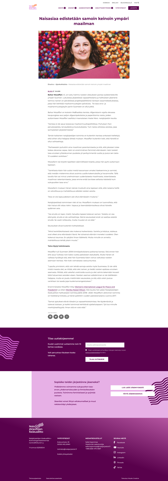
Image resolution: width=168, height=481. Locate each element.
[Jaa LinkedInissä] (61, 316)
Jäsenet (71, 8)
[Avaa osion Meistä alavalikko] (65, 8)
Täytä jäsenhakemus (132, 394)
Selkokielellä (126, 3)
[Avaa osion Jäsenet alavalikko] (76, 8)
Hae (136, 3)
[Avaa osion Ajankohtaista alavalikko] (92, 8)
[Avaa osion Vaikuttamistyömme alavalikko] (112, 8)
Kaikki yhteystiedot (65, 454)
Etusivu (51, 84)
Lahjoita (133, 8)
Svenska (106, 3)
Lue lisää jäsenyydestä (133, 388)
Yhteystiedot (120, 8)
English (115, 3)
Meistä (60, 8)
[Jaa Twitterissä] (55, 316)
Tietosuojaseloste (35, 478)
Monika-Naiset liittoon (75, 290)
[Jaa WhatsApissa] (66, 316)
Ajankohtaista (85, 8)
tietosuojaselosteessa (92, 352)
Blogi (50, 91)
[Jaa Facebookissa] (50, 316)
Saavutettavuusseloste (54, 478)
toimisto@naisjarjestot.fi (67, 449)
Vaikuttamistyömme (103, 8)
